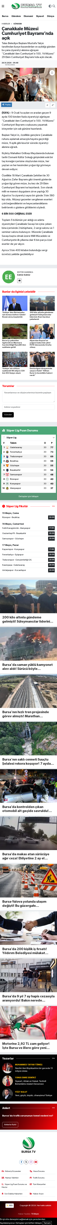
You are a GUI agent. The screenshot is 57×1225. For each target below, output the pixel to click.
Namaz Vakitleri (12, 1178)
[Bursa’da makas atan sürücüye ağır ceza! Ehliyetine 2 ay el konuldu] (28, 833)
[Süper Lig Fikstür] (53, 506)
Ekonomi (28, 16)
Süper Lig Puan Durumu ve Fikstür (14, 1185)
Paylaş (8, 105)
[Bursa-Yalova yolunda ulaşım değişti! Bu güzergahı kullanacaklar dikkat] (28, 880)
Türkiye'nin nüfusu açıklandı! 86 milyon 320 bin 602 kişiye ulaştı (13, 371)
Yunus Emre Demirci (25, 1078)
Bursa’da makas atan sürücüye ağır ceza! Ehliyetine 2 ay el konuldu (25, 856)
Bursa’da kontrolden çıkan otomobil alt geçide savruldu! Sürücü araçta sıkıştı (25, 809)
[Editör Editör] (8, 277)
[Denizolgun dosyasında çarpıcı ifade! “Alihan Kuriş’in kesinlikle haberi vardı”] (42, 359)
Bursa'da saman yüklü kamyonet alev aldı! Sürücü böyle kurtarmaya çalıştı (27, 667)
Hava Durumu (39, 1171)
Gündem (16, 16)
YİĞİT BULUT (21, 1092)
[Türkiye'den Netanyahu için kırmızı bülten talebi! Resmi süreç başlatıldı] (14, 303)
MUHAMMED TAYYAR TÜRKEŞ (28, 1065)
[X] (26, 1162)
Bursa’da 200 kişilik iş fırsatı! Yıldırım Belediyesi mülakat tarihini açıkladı (24, 951)
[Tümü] (53, 1058)
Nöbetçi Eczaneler (13, 1171)
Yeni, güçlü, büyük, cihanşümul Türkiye (33, 1095)
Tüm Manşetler (39, 1184)
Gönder (8, 415)
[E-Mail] (19, 281)
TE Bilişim (35, 1214)
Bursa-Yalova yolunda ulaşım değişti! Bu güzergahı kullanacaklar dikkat (24, 904)
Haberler (6, 24)
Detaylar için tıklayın (28, 496)
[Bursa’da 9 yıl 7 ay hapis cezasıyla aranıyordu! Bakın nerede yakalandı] (28, 975)
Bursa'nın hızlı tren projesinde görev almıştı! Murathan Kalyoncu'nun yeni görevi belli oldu (25, 714)
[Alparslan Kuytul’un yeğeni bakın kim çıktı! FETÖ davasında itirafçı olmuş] (42, 331)
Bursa (5, 16)
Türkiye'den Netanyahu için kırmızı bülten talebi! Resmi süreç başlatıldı (13, 315)
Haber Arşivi (38, 1194)
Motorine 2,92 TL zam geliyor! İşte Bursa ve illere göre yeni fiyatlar (26, 1046)
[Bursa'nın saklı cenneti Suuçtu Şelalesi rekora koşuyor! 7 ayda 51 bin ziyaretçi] (28, 738)
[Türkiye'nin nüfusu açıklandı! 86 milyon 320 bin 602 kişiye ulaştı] (14, 359)
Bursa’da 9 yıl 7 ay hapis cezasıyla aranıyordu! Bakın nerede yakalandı (28, 999)
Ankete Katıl (10, 1125)
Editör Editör (23, 275)
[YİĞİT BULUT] (7, 1094)
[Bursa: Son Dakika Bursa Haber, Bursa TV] (26, 6)
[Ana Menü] (3, 6)
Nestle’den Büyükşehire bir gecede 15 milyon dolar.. (34, 1069)
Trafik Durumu (39, 1178)
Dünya (50, 16)
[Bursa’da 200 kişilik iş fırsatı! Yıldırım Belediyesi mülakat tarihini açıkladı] (28, 928)
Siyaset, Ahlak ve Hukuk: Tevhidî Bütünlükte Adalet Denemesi (30, 1082)
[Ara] (53, 6)
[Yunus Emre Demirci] (7, 1081)
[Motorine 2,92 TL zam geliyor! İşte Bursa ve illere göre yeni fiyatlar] (28, 1023)
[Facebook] (21, 1162)
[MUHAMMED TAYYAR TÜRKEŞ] (7, 1068)
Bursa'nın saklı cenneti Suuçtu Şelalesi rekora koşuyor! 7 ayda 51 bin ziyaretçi (26, 762)
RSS (11, 1205)
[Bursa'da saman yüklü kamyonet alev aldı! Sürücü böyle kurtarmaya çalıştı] (28, 644)
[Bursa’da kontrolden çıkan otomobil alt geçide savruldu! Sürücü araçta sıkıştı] (28, 786)
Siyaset (40, 16)
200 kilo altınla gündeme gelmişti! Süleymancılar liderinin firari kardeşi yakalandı (27, 620)
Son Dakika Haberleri (13, 1194)
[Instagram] (31, 1162)
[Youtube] (36, 1162)
